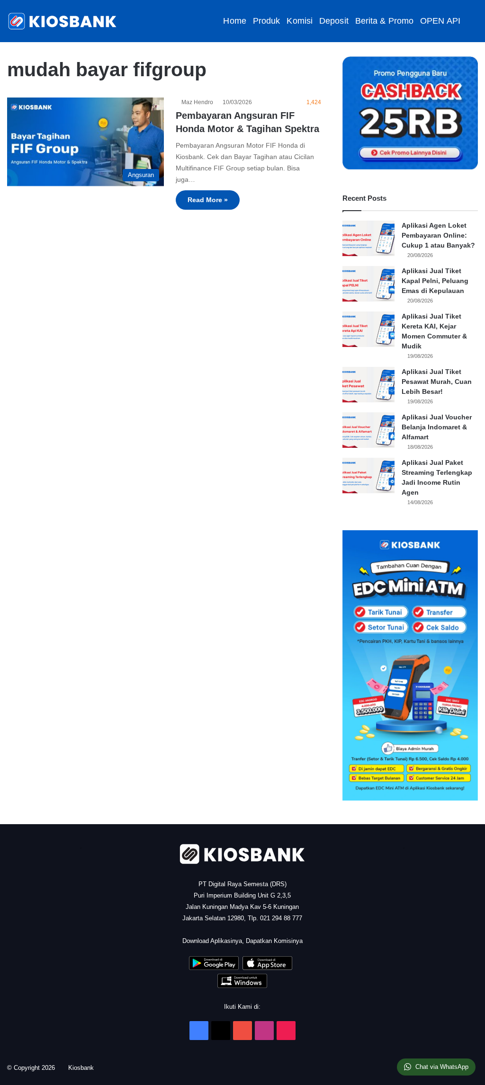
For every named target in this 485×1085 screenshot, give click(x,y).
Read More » (208, 200)
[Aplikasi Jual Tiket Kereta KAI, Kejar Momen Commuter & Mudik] (368, 329)
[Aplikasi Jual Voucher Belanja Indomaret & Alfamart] (368, 430)
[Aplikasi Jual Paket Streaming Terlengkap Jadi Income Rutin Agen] (368, 475)
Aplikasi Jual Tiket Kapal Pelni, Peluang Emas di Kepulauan (435, 280)
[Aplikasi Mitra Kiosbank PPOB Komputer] (242, 985)
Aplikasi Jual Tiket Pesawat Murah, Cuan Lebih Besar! (437, 381)
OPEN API (440, 21)
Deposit (334, 21)
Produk (266, 21)
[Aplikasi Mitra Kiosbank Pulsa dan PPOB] (214, 967)
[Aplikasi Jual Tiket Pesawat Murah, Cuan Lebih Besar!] (368, 384)
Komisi (300, 21)
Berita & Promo (384, 21)
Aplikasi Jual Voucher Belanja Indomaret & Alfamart (437, 427)
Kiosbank (84, 1067)
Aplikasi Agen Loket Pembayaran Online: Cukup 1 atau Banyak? (438, 235)
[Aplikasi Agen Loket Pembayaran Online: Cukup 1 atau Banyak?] (368, 238)
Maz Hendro (199, 102)
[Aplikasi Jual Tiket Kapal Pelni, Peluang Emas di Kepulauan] (368, 284)
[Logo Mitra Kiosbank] (63, 21)
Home (234, 21)
